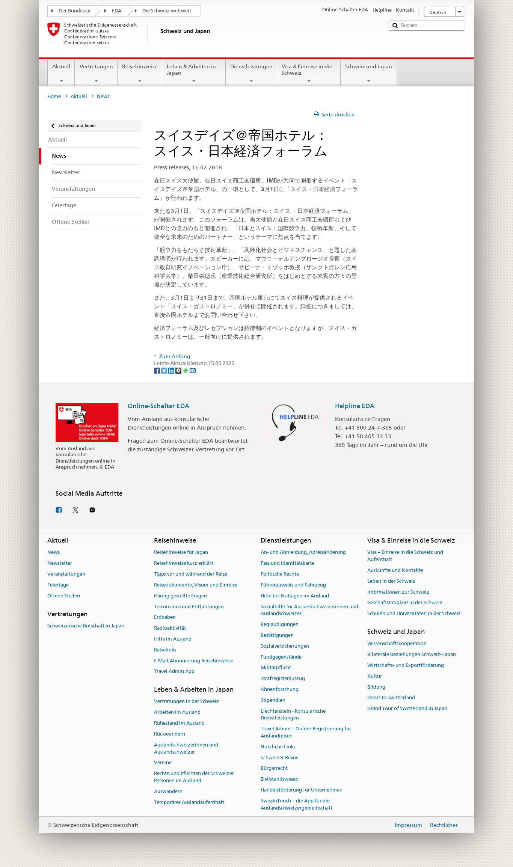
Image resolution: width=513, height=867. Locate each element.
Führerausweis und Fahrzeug (293, 585)
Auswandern (168, 791)
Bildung (376, 687)
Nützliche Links (278, 746)
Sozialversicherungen (285, 646)
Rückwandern (169, 734)
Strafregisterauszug (283, 678)
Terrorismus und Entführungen (189, 606)
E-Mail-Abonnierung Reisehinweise (193, 660)
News (53, 552)
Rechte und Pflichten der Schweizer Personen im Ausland (194, 776)
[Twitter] (164, 370)
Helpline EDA (354, 406)
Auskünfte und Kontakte (395, 570)
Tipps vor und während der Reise (190, 574)
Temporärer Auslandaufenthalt (189, 802)
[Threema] (179, 370)
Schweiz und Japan (368, 66)
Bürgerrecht (274, 768)
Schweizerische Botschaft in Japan (85, 626)
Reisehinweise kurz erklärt (183, 563)
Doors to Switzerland (391, 698)
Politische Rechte (280, 574)
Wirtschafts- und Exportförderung (405, 665)
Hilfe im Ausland (173, 639)
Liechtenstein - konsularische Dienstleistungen (293, 714)
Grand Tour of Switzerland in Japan (407, 709)
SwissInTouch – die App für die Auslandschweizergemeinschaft (296, 804)
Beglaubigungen (280, 624)
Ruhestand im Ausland (179, 723)
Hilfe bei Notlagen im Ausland (295, 596)
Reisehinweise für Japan (181, 552)
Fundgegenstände (281, 657)
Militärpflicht (276, 668)
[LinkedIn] (171, 370)
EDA (116, 11)
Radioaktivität (170, 628)
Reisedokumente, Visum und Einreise (195, 585)
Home (54, 96)
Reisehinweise (140, 66)
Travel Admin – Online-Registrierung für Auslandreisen (306, 732)
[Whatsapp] (186, 370)
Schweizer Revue (280, 757)
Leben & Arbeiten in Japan (191, 69)
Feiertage (58, 585)
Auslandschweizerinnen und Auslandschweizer (186, 748)
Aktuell (61, 66)
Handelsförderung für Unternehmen (302, 790)
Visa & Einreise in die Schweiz (307, 69)
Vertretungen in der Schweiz (186, 701)
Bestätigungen (277, 635)
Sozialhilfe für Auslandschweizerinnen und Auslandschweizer (309, 610)
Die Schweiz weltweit (166, 11)
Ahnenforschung (280, 689)
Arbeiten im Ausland (177, 712)
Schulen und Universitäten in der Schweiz (414, 614)
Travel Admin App (174, 671)
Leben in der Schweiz (391, 581)
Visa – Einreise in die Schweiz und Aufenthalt (405, 556)
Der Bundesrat (75, 11)
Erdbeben (165, 617)
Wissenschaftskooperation (397, 644)
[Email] (193, 370)
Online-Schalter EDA (158, 406)
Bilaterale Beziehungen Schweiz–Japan (411, 654)
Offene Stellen (63, 596)
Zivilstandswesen (280, 779)
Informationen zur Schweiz (398, 592)
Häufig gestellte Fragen (180, 596)
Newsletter (59, 563)
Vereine (163, 763)
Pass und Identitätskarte (287, 563)
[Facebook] (157, 370)
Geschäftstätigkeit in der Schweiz (404, 603)
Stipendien (273, 700)
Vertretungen (96, 66)
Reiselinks (165, 650)
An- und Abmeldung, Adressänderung (303, 552)
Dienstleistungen (251, 66)
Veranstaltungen (66, 574)
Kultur (374, 676)
